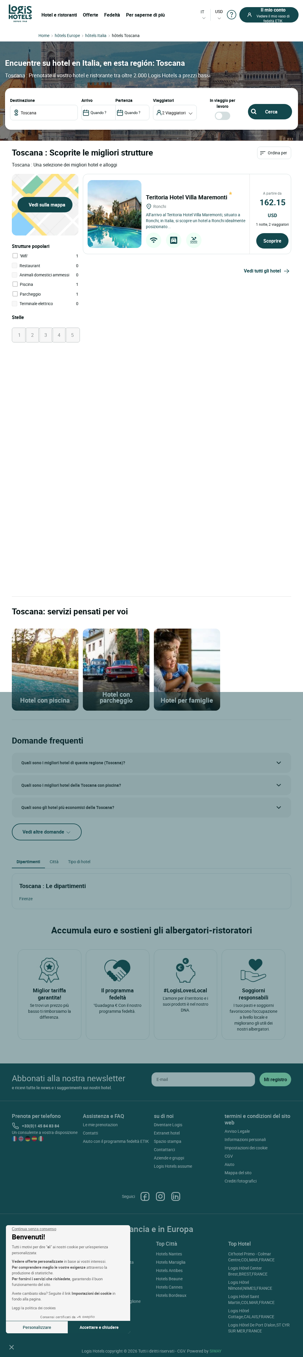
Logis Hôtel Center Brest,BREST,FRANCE (247, 1271)
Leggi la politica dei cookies (34, 1307)
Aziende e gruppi (169, 1158)
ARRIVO (87, 100)
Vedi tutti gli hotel (262, 270)
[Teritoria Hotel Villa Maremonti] (114, 214)
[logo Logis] (20, 13)
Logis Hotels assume (173, 1166)
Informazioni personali (245, 1139)
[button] (11, 1347)
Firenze (26, 898)
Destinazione (22, 100)
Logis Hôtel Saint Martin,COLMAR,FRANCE (251, 1299)
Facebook (145, 1196)
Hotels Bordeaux (171, 1295)
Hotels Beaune (169, 1278)
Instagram (160, 1196)
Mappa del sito (238, 1172)
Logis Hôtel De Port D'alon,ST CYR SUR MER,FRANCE (259, 1328)
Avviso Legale (237, 1131)
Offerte (90, 15)
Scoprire (272, 241)
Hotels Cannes (169, 1287)
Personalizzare (37, 1327)
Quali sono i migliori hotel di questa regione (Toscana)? (73, 762)
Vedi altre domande (43, 832)
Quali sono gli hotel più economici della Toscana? (67, 807)
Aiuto (229, 1164)
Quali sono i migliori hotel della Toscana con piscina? (71, 785)
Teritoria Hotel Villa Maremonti (187, 197)
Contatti (90, 1133)
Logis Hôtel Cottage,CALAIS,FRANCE (251, 1313)
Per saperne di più (145, 15)
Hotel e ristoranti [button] (59, 15)
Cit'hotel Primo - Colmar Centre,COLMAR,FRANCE (251, 1257)
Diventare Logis (168, 1124)
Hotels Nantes (169, 1254)
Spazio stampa (167, 1141)
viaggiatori (163, 100)
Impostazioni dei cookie (246, 1148)
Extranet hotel (167, 1133)
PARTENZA (124, 100)
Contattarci (164, 1149)
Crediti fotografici (241, 1181)
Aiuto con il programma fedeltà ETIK (116, 1141)
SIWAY (215, 1351)
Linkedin (175, 1196)
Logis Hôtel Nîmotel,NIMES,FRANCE (250, 1285)
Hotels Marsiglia (171, 1262)
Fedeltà (112, 15)
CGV (229, 1156)
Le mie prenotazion (100, 1124)
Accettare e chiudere (99, 1327)
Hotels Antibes (169, 1270)
